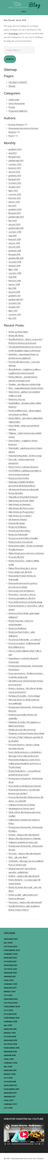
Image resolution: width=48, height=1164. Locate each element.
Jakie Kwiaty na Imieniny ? (20, 504)
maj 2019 (13, 235)
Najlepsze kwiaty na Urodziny (22, 804)
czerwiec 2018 (15, 273)
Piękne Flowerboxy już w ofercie (23, 568)
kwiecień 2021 (15, 198)
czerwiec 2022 (15, 164)
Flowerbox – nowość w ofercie (22, 594)
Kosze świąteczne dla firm (20, 572)
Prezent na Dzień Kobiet (19, 530)
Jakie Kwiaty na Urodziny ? (20, 515)
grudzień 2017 (15, 295)
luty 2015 (12, 318)
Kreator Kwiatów (16, 124)
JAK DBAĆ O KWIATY (18, 82)
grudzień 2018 (15, 250)
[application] (24, 1134)
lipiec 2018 (13, 269)
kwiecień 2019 (15, 239)
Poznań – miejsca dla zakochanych (24, 834)
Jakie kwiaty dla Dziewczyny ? (21, 508)
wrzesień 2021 (15, 183)
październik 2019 (16, 228)
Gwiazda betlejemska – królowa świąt (25, 455)
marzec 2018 (14, 284)
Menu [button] (24, 11)
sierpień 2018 (14, 265)
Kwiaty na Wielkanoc (18, 527)
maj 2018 (12, 277)
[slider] (22, 1144)
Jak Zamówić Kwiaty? (18, 519)
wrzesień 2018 (15, 262)
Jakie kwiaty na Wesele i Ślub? (21, 500)
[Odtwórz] (5, 1144)
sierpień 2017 (14, 307)
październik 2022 (16, 160)
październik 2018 (16, 258)
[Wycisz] (40, 1144)
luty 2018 (12, 288)
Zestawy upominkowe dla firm (22, 598)
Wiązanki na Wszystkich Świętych (23, 497)
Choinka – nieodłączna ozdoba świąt (25, 384)
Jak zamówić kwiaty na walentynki (24, 489)
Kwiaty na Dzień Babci (18, 332)
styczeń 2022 (14, 172)
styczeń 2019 (14, 247)
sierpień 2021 (14, 187)
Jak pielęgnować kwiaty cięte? (22, 808)
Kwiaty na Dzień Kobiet (19, 478)
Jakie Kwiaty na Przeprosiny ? (22, 512)
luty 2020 (13, 220)
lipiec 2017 (13, 310)
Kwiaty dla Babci (16, 493)
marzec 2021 (14, 202)
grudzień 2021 (15, 175)
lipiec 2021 (13, 190)
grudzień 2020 (15, 209)
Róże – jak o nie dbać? (18, 857)
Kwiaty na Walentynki (18, 534)
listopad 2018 (14, 254)
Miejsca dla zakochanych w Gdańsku (25, 838)
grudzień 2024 (15, 149)
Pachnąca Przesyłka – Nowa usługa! (24, 696)
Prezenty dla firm (16, 557)
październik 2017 (16, 299)
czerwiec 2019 (15, 232)
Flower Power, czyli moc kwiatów (23, 467)
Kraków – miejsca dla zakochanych (24, 876)
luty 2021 (12, 205)
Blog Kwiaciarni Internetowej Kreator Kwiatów (24, 5)
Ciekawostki (14, 99)
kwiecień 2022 (15, 168)
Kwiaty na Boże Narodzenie (21, 542)
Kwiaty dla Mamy (16, 335)
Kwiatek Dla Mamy (17, 523)
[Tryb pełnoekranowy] (43, 1144)
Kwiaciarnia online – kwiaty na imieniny (26, 545)
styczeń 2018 (14, 292)
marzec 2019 (14, 243)
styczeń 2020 (14, 224)
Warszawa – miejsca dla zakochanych (25, 902)
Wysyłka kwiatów (16, 549)
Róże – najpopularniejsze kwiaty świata (26, 388)
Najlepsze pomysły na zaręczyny (23, 842)
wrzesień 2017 (15, 303)
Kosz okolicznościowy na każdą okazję (25, 602)
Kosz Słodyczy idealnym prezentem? (25, 786)
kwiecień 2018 (15, 280)
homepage (13, 33)
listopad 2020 (15, 213)
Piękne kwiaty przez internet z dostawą (26, 553)
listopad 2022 (15, 157)
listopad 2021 (14, 179)
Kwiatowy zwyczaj (17, 399)
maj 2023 (13, 153)
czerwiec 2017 (15, 314)
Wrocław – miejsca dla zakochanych (25, 853)
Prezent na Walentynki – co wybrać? (25, 639)
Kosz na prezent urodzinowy (21, 591)
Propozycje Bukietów (18, 111)
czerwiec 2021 (15, 194)
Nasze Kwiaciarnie (17, 103)
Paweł (11, 136)
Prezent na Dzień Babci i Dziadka (23, 538)
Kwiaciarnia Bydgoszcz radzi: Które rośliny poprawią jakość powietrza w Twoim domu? (25, 763)
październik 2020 (16, 217)
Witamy (12, 86)
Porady (12, 107)
